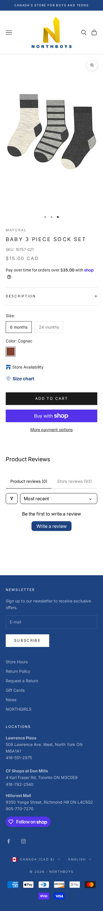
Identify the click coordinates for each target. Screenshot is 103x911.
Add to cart (51, 398)
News (11, 699)
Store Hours (17, 661)
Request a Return (22, 680)
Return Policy (18, 671)
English (77, 859)
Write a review (51, 526)
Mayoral (16, 230)
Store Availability (27, 367)
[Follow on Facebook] (8, 841)
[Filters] (12, 498)
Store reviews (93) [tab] (74, 481)
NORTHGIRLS (18, 709)
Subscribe (27, 640)
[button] (20, 378)
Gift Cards (15, 690)
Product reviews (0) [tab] (28, 481)
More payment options (51, 429)
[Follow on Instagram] (23, 841)
